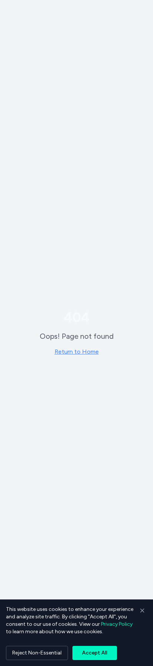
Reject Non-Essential (37, 653)
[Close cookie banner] (142, 610)
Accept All (94, 653)
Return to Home (77, 351)
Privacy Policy (117, 624)
